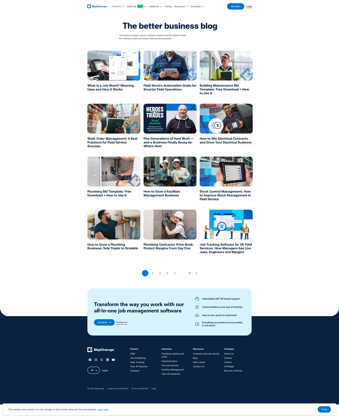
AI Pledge (229, 366)
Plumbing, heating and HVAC (173, 355)
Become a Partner (233, 370)
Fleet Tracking (137, 362)
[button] (117, 6)
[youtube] (113, 359)
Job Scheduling (138, 358)
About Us (229, 353)
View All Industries (171, 374)
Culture (227, 362)
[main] (98, 6)
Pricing (168, 6)
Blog (195, 358)
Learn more (102, 409)
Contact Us (198, 366)
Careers (228, 358)
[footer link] (100, 350)
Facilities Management (173, 369)
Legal (153, 388)
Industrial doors (169, 361)
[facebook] (90, 359)
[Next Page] (196, 273)
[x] (101, 359)
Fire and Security (170, 365)
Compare (134, 370)
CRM (132, 353)
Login (105, 370)
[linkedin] (107, 359)
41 (190, 273)
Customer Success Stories (206, 353)
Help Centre (199, 362)
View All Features (138, 366)
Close (324, 409)
